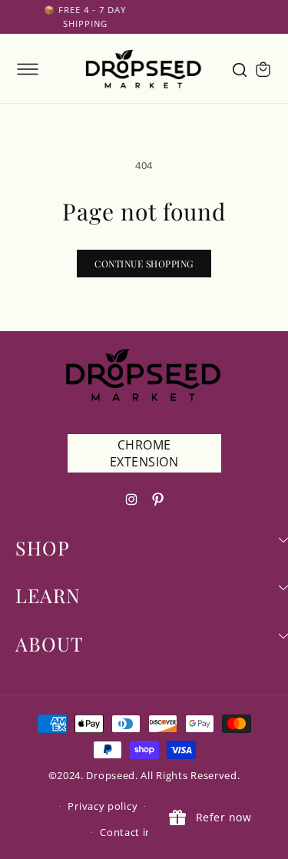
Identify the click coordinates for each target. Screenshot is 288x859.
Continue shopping (144, 263)
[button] (27, 69)
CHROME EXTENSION (144, 453)
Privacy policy (102, 806)
